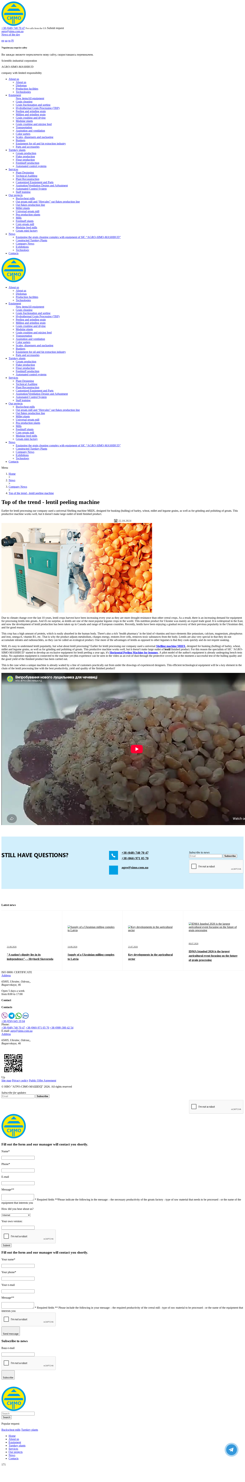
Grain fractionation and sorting (33, 104)
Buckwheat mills (25, 198)
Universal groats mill (27, 211)
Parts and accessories (27, 146)
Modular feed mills (26, 227)
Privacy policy (20, 1080)
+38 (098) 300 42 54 (61, 1027)
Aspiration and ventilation (30, 130)
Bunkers (20, 140)
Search (6, 1417)
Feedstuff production (27, 162)
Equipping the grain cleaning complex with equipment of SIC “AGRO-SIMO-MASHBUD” (68, 237)
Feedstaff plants (25, 220)
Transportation (24, 127)
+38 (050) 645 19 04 (13, 1021)
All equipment (36, 98)
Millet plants (23, 208)
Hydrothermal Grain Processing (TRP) (38, 108)
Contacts (13, 253)
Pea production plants (28, 214)
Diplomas (21, 85)
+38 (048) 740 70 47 (13, 28)
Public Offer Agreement (42, 1080)
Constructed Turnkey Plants (31, 240)
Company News (25, 243)
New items (22, 98)
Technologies (23, 91)
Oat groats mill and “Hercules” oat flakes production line (48, 201)
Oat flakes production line (30, 204)
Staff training (23, 191)
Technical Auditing (26, 175)
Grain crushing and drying (31, 117)
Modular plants (24, 120)
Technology (22, 250)
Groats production (26, 153)
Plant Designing (25, 172)
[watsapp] (18, 1017)
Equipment (15, 95)
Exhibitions (22, 246)
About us (14, 79)
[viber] (4, 1017)
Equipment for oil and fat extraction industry (41, 143)
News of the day (10, 34)
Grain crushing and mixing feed (34, 124)
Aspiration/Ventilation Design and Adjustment (42, 185)
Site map (6, 1080)
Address (6, 975)
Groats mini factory (27, 230)
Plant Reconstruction (27, 179)
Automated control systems (31, 166)
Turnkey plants (17, 149)
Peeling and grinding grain (31, 111)
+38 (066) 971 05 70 (135, 858)
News (12, 233)
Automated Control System (31, 188)
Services (13, 169)
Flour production (25, 159)
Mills (19, 217)
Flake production (25, 156)
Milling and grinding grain (31, 114)
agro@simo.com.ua (12, 31)
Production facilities (27, 88)
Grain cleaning (24, 101)
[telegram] (11, 1017)
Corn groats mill (25, 224)
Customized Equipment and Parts (34, 182)
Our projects (16, 195)
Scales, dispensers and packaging (34, 137)
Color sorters (23, 133)
